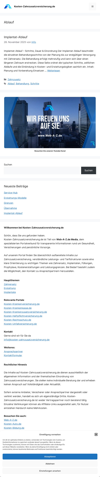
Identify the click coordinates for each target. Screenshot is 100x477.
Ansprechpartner (13, 351)
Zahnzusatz (14, 79)
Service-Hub (10, 192)
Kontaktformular (13, 355)
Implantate (10, 292)
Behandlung (22, 83)
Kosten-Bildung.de (14, 428)
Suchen (8, 164)
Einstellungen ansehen (50, 471)
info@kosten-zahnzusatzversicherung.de (26, 339)
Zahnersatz (10, 284)
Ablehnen (50, 463)
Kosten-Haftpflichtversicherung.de (23, 316)
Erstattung (10, 288)
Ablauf (11, 83)
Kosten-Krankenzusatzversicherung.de (25, 312)
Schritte (34, 83)
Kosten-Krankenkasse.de (18, 308)
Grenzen (8, 203)
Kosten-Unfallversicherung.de (20, 323)
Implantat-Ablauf (15, 37)
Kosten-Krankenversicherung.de (22, 304)
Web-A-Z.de (10, 420)
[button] (96, 434)
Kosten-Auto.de (12, 424)
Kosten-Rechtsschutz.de (17, 319)
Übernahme (10, 208)
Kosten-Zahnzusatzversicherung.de (34, 6)
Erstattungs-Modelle (15, 198)
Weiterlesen (53, 70)
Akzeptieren (50, 456)
